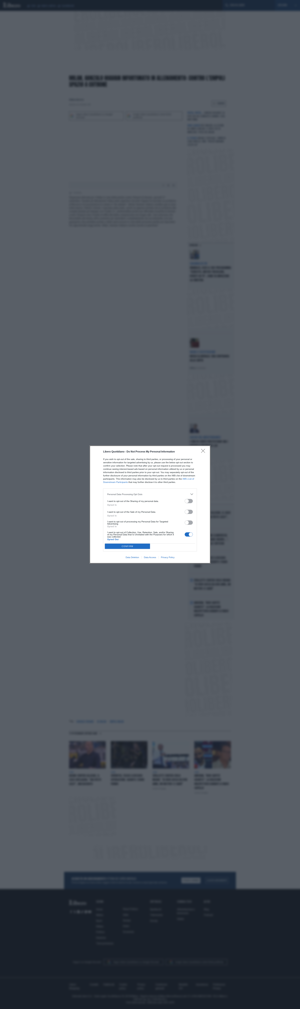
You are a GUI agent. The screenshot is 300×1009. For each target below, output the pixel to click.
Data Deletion (132, 557)
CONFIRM (127, 546)
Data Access (150, 557)
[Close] (204, 452)
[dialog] (150, 504)
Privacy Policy (168, 557)
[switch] (189, 501)
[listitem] (150, 494)
